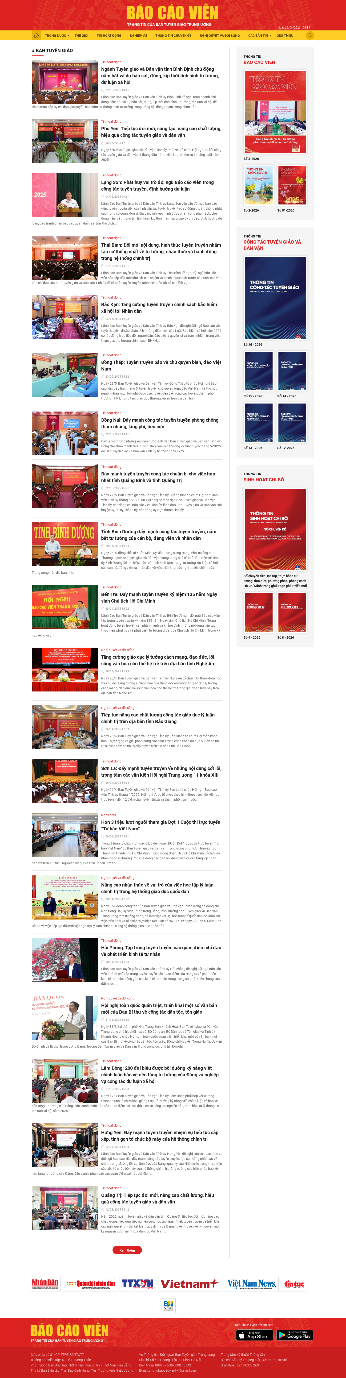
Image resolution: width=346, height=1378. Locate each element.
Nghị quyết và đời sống (220, 35)
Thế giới (81, 35)
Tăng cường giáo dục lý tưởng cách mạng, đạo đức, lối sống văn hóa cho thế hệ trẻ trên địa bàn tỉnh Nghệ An (157, 660)
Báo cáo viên (259, 60)
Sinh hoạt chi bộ (264, 477)
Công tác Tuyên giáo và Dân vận (272, 242)
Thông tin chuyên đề (173, 35)
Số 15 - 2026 (253, 396)
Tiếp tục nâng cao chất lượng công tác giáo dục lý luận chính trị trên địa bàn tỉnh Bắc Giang (158, 718)
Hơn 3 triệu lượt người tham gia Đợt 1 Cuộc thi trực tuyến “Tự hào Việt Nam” (160, 825)
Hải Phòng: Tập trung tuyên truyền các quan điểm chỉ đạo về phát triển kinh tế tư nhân (161, 951)
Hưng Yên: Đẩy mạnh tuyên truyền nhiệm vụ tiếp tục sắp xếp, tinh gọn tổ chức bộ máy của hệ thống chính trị (159, 1136)
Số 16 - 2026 (253, 344)
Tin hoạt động (109, 35)
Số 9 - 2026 (252, 637)
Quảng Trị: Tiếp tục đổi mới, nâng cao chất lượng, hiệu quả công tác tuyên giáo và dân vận (157, 1198)
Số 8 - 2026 (285, 637)
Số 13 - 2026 (253, 448)
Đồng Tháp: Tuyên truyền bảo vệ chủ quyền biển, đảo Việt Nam (161, 365)
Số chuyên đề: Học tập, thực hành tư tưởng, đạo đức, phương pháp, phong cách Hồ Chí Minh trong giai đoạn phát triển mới (275, 581)
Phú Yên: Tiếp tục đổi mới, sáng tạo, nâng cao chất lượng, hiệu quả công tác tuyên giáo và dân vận (161, 132)
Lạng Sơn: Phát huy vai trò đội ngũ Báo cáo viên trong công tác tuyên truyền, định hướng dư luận (157, 185)
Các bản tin (258, 35)
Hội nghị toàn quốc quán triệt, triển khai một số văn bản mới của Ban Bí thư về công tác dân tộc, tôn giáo (159, 1009)
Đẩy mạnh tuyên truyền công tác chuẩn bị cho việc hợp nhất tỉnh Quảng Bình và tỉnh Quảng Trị (158, 477)
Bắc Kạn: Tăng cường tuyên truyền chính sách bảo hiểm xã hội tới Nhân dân (159, 308)
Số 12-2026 (285, 448)
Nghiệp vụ (138, 35)
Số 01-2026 (285, 210)
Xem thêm (127, 1250)
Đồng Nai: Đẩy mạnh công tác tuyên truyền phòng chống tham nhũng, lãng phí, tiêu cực (159, 423)
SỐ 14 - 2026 (286, 396)
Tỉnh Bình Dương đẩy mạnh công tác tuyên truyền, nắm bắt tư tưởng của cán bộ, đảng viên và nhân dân (158, 535)
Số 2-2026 (251, 210)
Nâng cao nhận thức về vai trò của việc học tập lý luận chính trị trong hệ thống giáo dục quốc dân (157, 888)
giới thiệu (285, 35)
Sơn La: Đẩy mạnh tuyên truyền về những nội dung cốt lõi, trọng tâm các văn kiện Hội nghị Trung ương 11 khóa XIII (161, 772)
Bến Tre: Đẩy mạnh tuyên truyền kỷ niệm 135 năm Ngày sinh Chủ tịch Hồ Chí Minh (159, 597)
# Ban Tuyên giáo (52, 50)
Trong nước (55, 35)
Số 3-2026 (251, 159)
